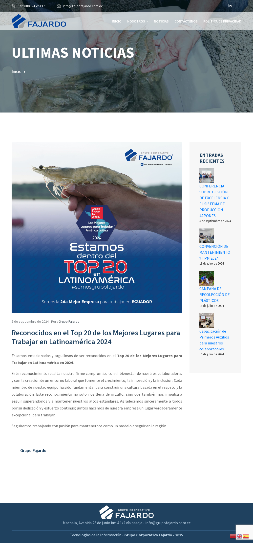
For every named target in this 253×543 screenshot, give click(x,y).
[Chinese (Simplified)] (233, 535)
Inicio (117, 21)
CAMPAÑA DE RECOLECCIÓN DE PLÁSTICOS (214, 294)
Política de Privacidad (222, 21)
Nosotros (136, 21)
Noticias (161, 21)
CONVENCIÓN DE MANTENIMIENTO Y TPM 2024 (214, 252)
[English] (239, 535)
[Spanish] (246, 535)
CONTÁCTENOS (186, 21)
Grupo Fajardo (69, 321)
